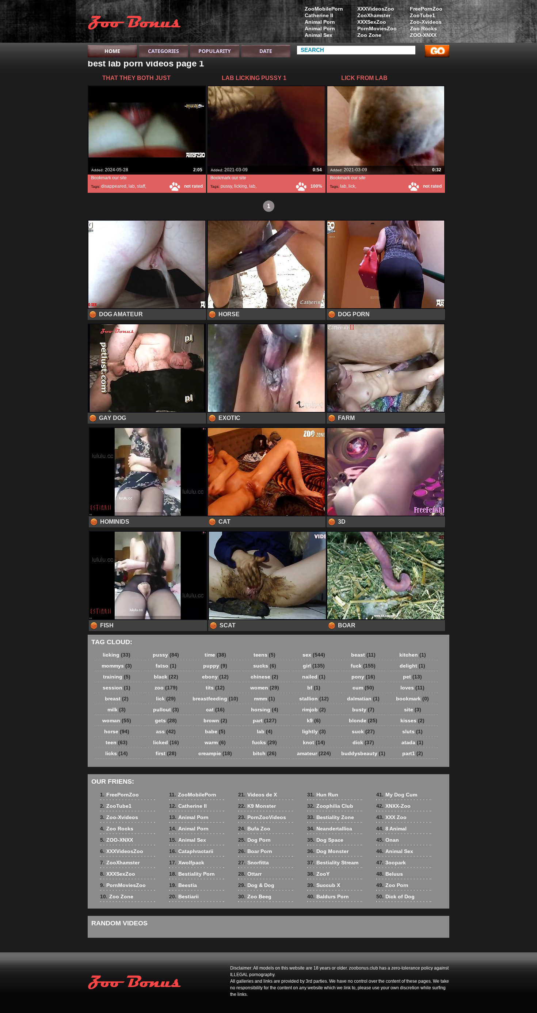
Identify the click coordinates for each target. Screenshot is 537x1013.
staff (141, 186)
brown (215, 720)
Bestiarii (184, 896)
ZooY (318, 874)
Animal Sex (318, 35)
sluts (412, 731)
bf (313, 688)
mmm (264, 699)
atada (412, 742)
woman (116, 720)
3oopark (391, 862)
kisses (412, 720)
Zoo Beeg (254, 896)
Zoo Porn (392, 885)
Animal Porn (320, 22)
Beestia (183, 885)
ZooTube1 (422, 15)
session (116, 688)
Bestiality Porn (192, 874)
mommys (117, 666)
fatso (166, 666)
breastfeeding (215, 699)
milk (116, 709)
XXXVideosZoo (375, 9)
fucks (264, 742)
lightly (314, 731)
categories (163, 50)
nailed (313, 677)
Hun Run (322, 795)
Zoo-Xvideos (426, 22)
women (264, 688)
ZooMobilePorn (324, 9)
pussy (226, 186)
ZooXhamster (374, 15)
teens (264, 655)
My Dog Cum (396, 795)
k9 (314, 720)
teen (116, 742)
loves (412, 688)
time (215, 655)
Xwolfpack (186, 862)
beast (363, 655)
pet (412, 677)
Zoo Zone (369, 35)
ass (166, 731)
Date (265, 50)
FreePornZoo (426, 9)
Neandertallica (329, 829)
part (265, 720)
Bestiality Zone (330, 817)
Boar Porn (255, 851)
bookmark (412, 699)
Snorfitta (253, 862)
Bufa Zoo (254, 829)
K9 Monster (257, 806)
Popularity (214, 50)
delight (412, 666)
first (166, 753)
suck (363, 731)
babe (215, 731)
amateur (314, 753)
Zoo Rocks (423, 28)
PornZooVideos (262, 817)
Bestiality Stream (332, 862)
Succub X (323, 885)
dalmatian (363, 699)
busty (363, 709)
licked (166, 742)
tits (215, 688)
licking (240, 186)
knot (314, 742)
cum (363, 688)
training (116, 677)
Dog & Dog (256, 885)
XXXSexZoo (371, 22)
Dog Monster (328, 851)
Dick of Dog (395, 896)
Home (112, 50)
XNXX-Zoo (393, 806)
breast (117, 699)
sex (313, 655)
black (166, 677)
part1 (412, 753)
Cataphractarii (191, 851)
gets (166, 720)
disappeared (113, 186)
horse (116, 731)
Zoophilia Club (330, 806)
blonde (363, 720)
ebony (215, 677)
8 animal (134, 23)
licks (116, 753)
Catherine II (319, 15)
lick (352, 186)
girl (314, 666)
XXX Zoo (391, 817)
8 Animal (391, 829)
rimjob (314, 709)
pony (363, 677)
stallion (314, 699)
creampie (215, 753)
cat (215, 709)
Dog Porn (254, 840)
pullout (166, 709)
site (412, 709)
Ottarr (250, 874)
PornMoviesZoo (377, 28)
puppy (215, 666)
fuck (363, 666)
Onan (387, 840)
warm (215, 742)
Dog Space (325, 840)
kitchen (412, 655)
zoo (166, 688)
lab (132, 186)
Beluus (389, 874)
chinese (264, 677)
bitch (265, 753)
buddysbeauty (363, 753)
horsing (264, 709)
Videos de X (257, 795)
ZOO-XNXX (423, 35)
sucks (264, 666)
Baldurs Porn (328, 896)
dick (363, 742)
